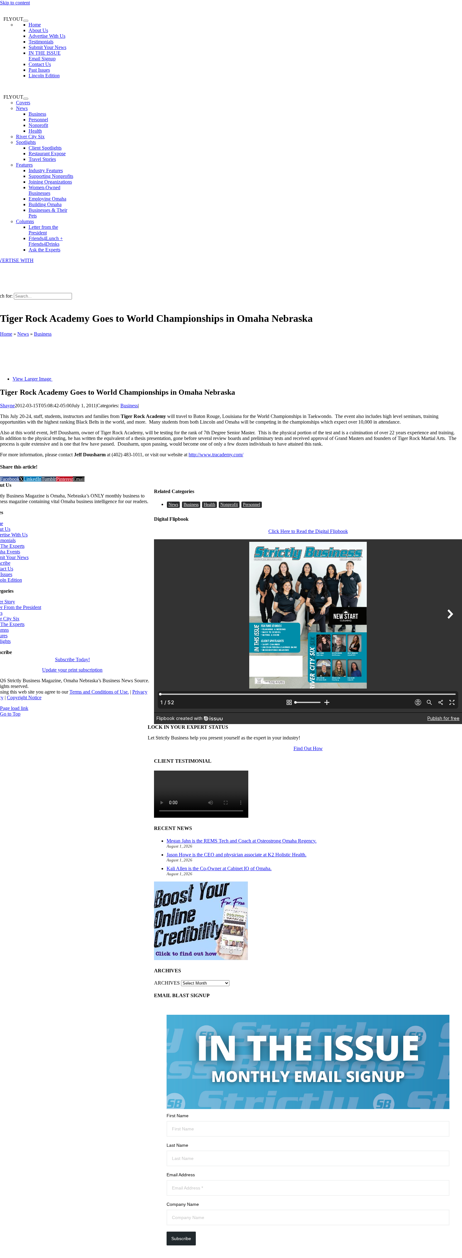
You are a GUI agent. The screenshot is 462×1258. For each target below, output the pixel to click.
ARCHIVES (167, 983)
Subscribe (181, 1238)
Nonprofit (229, 504)
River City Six (30, 136)
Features (24, 165)
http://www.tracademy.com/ (216, 454)
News (22, 108)
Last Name (177, 1145)
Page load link (14, 708)
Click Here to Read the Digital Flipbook (308, 531)
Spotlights (26, 142)
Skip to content (15, 2)
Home (6, 334)
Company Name (183, 1204)
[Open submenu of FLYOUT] (25, 21)
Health (209, 504)
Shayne (7, 405)
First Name (178, 1115)
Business (43, 334)
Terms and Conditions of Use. (99, 692)
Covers (23, 102)
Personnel (251, 504)
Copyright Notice (24, 697)
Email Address (181, 1175)
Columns (25, 221)
